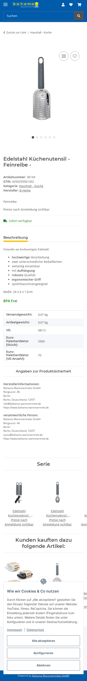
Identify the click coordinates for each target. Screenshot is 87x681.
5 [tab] (50, 137)
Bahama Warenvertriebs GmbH (50, 675)
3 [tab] (41, 137)
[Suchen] (79, 15)
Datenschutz (35, 629)
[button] (63, 4)
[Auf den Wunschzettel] (74, 56)
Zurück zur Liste (16, 32)
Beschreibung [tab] (15, 238)
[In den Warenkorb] (6, 45)
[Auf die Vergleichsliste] (63, 56)
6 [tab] (54, 137)
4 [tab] (45, 137)
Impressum (14, 629)
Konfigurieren (43, 653)
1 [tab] (33, 137)
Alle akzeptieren (43, 640)
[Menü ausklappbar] (5, 2)
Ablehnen (43, 665)
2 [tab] (37, 137)
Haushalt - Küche (31, 186)
